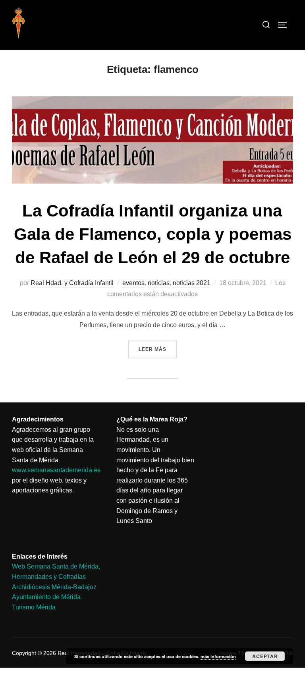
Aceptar (265, 656)
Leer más (158, 346)
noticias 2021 (191, 283)
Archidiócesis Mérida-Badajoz (54, 587)
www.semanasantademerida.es (56, 470)
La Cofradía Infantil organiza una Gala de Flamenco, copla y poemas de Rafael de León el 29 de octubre (152, 234)
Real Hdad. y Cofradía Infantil (72, 283)
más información (218, 656)
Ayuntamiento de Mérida (46, 597)
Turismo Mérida (34, 607)
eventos (133, 283)
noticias (159, 283)
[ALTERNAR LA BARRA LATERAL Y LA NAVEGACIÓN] (285, 25)
